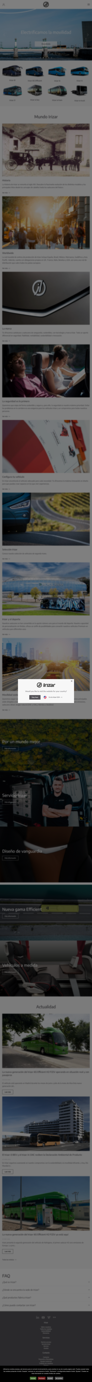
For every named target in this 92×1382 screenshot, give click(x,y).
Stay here (35, 697)
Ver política (59, 1378)
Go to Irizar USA (54, 697)
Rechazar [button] (42, 1378)
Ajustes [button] (50, 1378)
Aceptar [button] (33, 1378)
